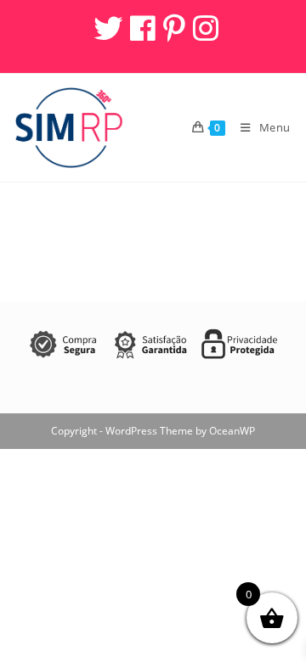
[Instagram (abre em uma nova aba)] (203, 28)
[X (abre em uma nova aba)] (106, 28)
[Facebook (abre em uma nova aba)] (141, 28)
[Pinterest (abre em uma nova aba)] (173, 28)
